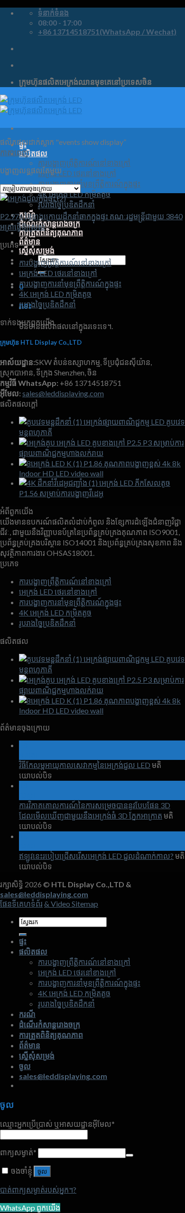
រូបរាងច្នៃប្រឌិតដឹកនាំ (66, 204)
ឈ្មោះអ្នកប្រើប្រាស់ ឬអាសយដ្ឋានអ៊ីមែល (57, 1123)
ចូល (42, 1171)
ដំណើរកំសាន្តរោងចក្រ (49, 223)
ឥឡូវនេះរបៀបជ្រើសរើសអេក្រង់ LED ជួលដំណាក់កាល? (96, 855)
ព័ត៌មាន (29, 241)
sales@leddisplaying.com (63, 393)
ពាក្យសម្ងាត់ (18, 1152)
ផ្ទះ (23, 941)
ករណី (27, 1013)
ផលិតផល (33, 153)
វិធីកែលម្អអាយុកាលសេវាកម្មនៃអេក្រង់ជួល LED (84, 764)
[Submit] (23, 934)
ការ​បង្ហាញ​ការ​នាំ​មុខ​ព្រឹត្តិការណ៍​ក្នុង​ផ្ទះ (89, 183)
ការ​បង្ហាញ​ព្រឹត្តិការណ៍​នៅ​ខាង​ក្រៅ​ (84, 162)
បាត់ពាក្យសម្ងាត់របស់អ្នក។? (38, 1189)
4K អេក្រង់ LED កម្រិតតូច (74, 193)
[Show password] (129, 1155)
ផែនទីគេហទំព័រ (21, 903)
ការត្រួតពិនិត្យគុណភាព (51, 232)
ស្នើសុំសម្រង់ (37, 250)
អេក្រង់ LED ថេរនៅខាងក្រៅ (77, 173)
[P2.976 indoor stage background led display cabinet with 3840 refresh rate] (33, 198)
